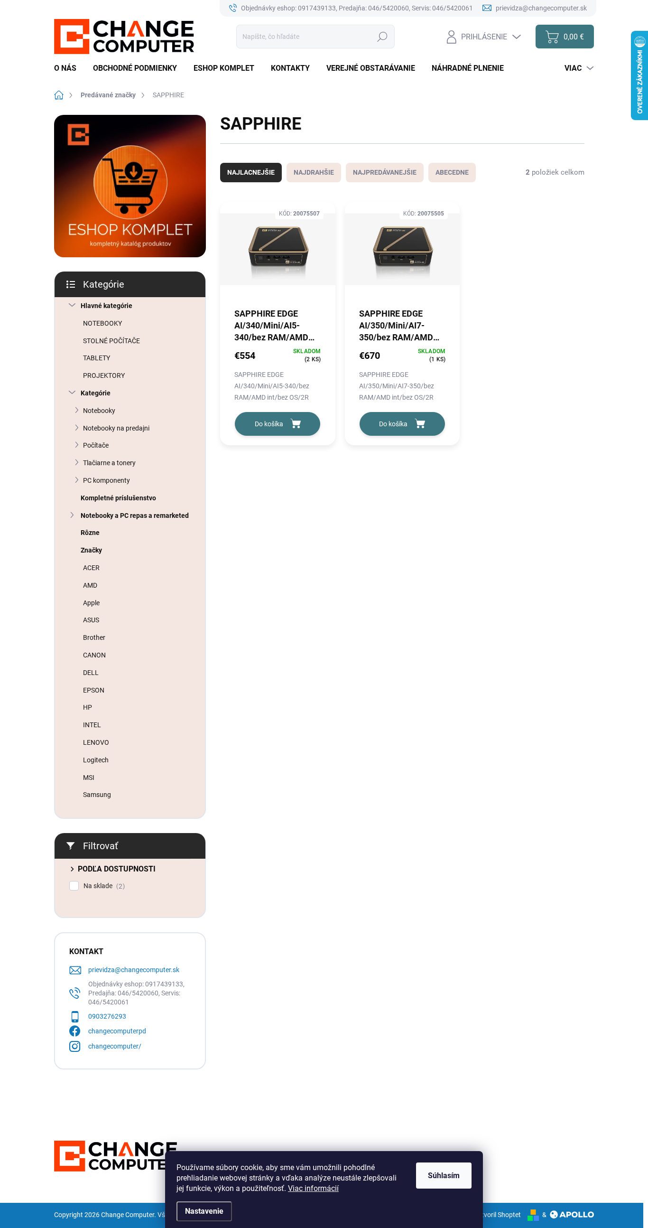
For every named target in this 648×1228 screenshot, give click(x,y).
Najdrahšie (314, 172)
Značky (91, 550)
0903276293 (107, 1016)
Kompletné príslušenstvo (118, 498)
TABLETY (96, 358)
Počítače (96, 445)
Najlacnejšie (251, 172)
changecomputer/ (114, 1046)
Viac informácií (313, 1188)
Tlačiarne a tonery (109, 463)
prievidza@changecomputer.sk (133, 970)
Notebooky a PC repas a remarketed (135, 515)
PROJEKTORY (104, 375)
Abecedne (452, 172)
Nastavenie (204, 1211)
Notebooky (99, 410)
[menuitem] (68, 68)
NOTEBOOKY (102, 323)
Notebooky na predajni (116, 428)
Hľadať (382, 36)
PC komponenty (106, 480)
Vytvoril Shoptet (497, 1215)
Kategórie (96, 393)
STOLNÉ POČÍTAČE (111, 341)
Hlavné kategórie (106, 305)
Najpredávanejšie (385, 172)
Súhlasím (444, 1175)
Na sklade (102, 886)
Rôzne (90, 532)
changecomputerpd (117, 1031)
